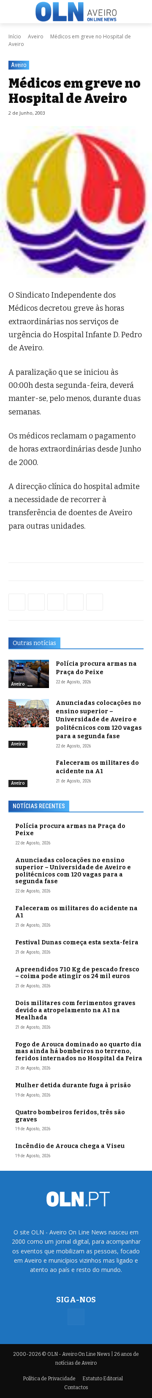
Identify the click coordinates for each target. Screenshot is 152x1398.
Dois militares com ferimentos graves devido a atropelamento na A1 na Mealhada (75, 1010)
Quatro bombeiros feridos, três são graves (70, 1116)
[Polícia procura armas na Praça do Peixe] (28, 674)
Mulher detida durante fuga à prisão (73, 1085)
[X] (55, 602)
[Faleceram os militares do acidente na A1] (28, 773)
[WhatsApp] (36, 602)
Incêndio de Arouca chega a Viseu (70, 1146)
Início (14, 36)
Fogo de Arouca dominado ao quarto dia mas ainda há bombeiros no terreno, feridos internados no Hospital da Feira (78, 1051)
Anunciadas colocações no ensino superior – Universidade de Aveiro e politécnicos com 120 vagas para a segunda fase (99, 719)
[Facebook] (16, 602)
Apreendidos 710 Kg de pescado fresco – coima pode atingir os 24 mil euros (77, 973)
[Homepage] (76, 11)
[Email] (94, 602)
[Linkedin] (75, 602)
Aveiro (35, 36)
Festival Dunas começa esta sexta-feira (76, 942)
